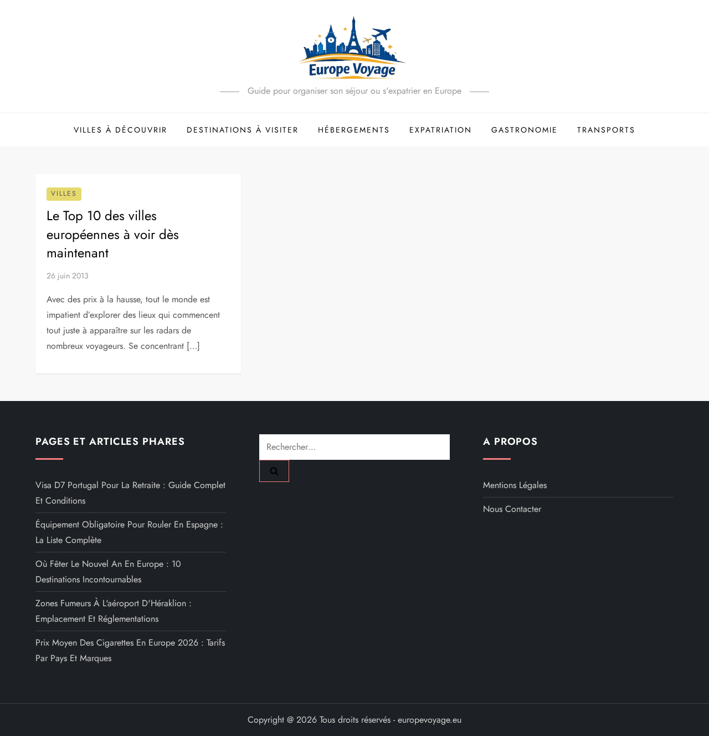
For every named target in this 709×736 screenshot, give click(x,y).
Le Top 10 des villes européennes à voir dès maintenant (113, 234)
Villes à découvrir (120, 129)
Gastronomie (524, 129)
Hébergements (354, 129)
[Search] (274, 471)
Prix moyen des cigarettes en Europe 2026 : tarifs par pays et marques (130, 650)
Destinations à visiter (243, 129)
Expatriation (440, 129)
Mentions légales (515, 485)
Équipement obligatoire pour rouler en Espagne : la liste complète (129, 532)
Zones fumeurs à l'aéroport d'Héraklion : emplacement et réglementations (113, 611)
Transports (606, 129)
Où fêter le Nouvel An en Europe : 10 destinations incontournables (108, 571)
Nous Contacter (512, 508)
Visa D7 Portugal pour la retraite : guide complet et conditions (130, 493)
